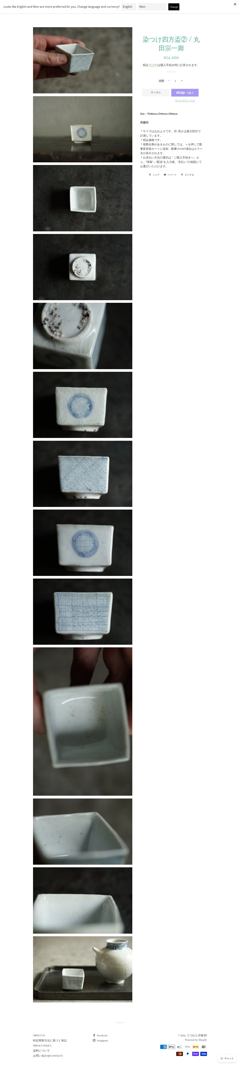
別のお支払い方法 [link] (185, 101)
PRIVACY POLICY (42, 1045)
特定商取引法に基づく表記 (50, 1040)
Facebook (101, 1035)
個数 (161, 80)
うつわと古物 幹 (197, 1035)
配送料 (153, 65)
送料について (41, 1050)
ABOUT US (39, 1035)
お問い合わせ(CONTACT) (48, 1055)
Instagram (102, 1040)
